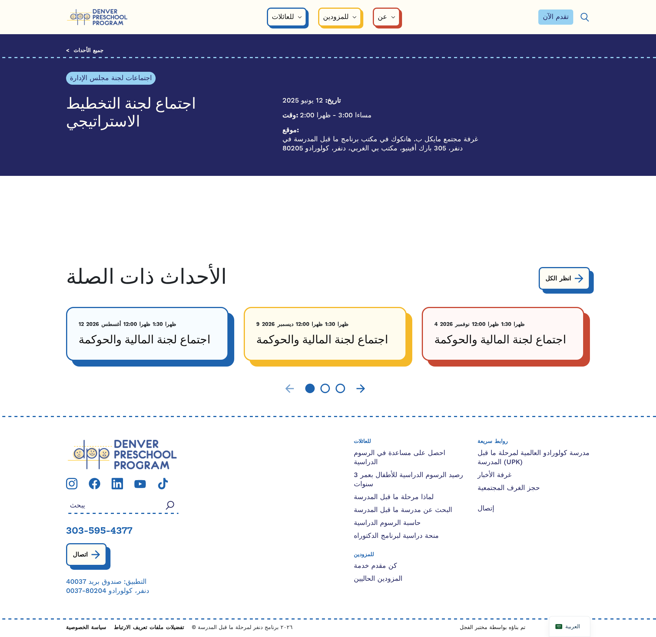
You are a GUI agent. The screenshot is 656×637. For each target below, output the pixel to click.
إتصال (486, 508)
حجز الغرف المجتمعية (509, 488)
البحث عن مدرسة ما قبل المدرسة (403, 510)
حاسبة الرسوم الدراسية (387, 522)
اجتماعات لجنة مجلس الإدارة (111, 78)
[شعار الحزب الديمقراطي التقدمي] (122, 454)
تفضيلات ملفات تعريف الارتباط (149, 628)
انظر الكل (558, 278)
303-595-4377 (99, 531)
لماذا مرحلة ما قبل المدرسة (394, 497)
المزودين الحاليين (378, 578)
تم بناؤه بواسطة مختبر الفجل (492, 627)
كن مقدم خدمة (375, 565)
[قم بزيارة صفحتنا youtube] (140, 483)
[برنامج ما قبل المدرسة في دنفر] (97, 17)
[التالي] (360, 389)
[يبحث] (584, 17)
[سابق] (289, 389)
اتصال (80, 554)
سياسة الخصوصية (86, 628)
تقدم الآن (556, 17)
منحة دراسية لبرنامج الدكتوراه (396, 535)
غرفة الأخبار (494, 475)
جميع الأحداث (89, 51)
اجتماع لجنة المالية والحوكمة (144, 340)
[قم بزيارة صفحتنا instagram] (71, 483)
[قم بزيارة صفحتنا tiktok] (163, 483)
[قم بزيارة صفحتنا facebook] (94, 483)
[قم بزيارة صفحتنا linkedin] (117, 483)
